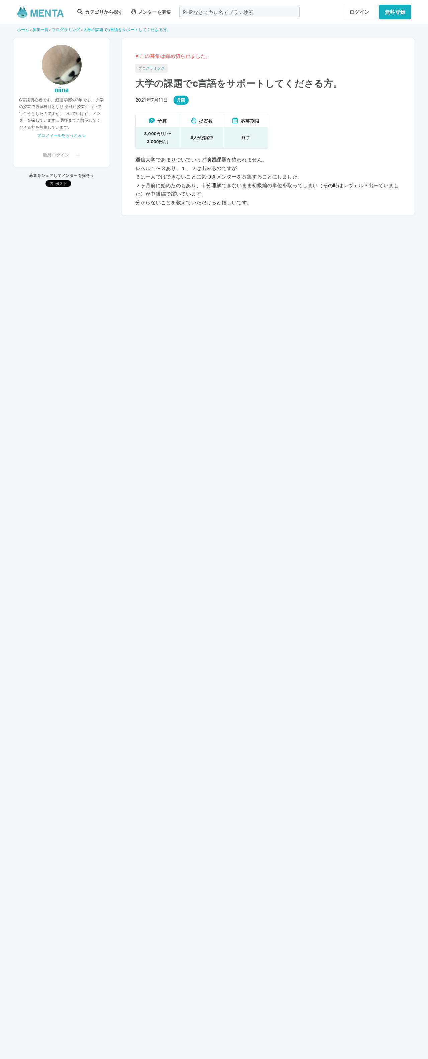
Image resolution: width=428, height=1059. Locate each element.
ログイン (359, 12)
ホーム (23, 29)
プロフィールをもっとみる (61, 135)
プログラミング (66, 29)
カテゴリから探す (103, 12)
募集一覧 (40, 29)
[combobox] (239, 12)
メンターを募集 (154, 12)
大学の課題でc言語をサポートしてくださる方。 (127, 29)
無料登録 (395, 12)
